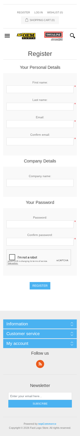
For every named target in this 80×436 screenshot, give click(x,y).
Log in (38, 12)
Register (23, 12)
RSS (40, 364)
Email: (40, 117)
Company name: (40, 176)
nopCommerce (47, 423)
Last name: (40, 100)
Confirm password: (40, 235)
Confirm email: (40, 134)
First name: (40, 82)
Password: (40, 217)
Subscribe (40, 403)
